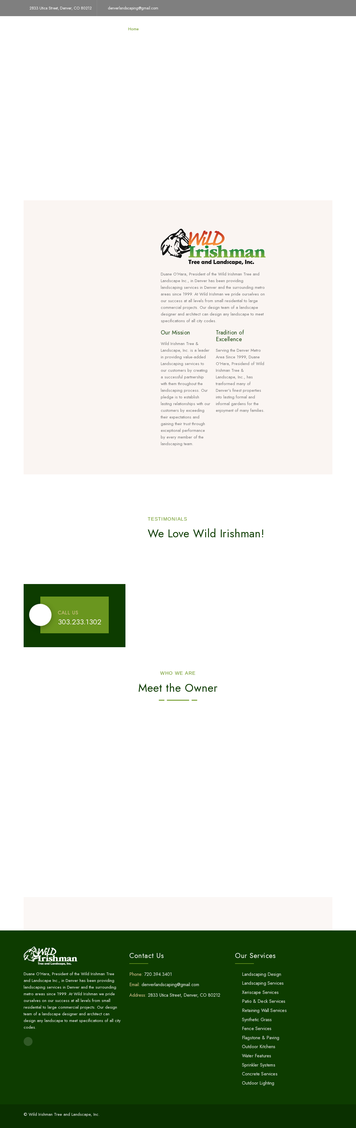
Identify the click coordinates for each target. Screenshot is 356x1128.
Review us (231, 29)
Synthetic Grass (257, 1019)
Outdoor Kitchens (259, 1046)
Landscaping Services (263, 983)
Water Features (256, 1056)
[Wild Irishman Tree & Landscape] (43, 29)
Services (156, 29)
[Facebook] (330, 8)
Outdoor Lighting (258, 1083)
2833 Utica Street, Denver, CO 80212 (60, 8)
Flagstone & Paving (260, 1038)
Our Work (183, 29)
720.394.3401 (158, 974)
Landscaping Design (261, 974)
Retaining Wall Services (264, 1010)
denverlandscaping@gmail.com (133, 8)
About (206, 29)
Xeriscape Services (260, 992)
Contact (256, 29)
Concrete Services (260, 1074)
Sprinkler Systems (258, 1065)
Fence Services (256, 1028)
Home (133, 29)
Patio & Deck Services (263, 1001)
